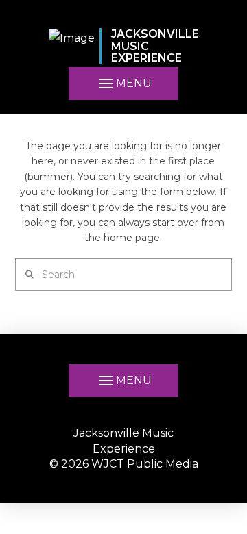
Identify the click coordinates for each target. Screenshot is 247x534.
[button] (123, 83)
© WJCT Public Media (123, 463)
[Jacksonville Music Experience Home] (72, 46)
